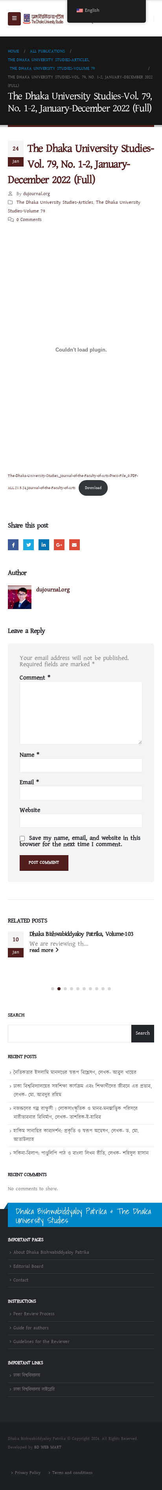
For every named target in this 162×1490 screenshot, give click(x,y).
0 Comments (29, 219)
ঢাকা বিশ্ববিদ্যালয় (26, 1375)
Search (16, 1015)
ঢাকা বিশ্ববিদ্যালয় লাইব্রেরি (34, 1389)
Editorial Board (28, 1266)
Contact (20, 1280)
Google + (59, 544)
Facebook (13, 544)
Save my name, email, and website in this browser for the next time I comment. (80, 841)
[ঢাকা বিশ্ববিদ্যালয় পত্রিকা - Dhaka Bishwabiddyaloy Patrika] (44, 19)
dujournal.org (36, 193)
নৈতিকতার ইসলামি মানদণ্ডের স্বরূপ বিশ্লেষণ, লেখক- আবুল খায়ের (74, 1073)
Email (74, 544)
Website (30, 810)
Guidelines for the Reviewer (41, 1341)
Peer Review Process (34, 1314)
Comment (35, 678)
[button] (53, 988)
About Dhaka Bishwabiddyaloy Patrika (51, 1252)
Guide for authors (31, 1328)
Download (93, 488)
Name (29, 755)
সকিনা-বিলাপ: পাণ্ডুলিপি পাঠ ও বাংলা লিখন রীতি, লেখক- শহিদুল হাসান (81, 1153)
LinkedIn (44, 544)
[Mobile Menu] (14, 18)
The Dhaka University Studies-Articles (55, 202)
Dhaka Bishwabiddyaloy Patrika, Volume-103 (81, 934)
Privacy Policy (27, 1473)
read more (42, 950)
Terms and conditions (72, 1473)
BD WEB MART (47, 1447)
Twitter (28, 544)
